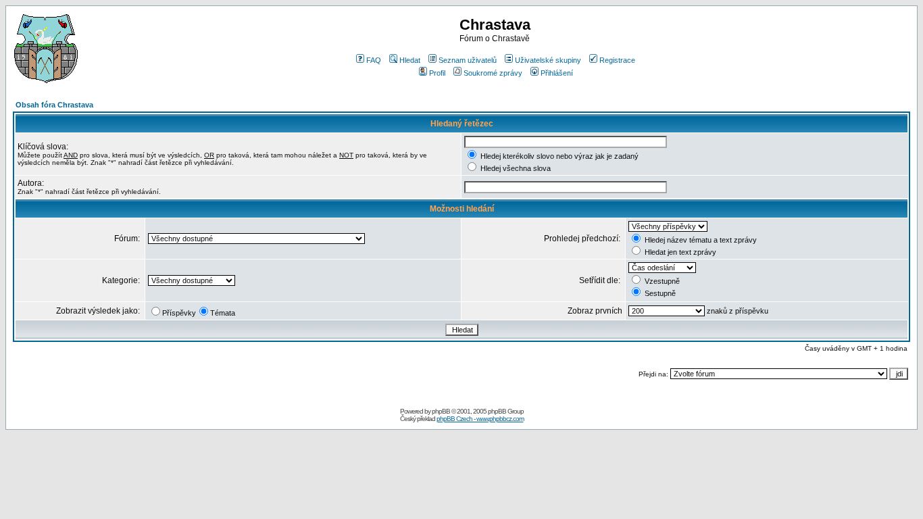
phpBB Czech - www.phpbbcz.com (480, 418)
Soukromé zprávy (493, 73)
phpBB (441, 411)
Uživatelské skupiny (548, 60)
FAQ (373, 60)
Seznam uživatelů (468, 60)
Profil (437, 73)
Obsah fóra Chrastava (54, 105)
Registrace (617, 60)
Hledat (409, 60)
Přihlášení (557, 73)
